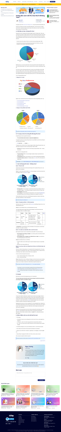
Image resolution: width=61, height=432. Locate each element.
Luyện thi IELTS (42, 340)
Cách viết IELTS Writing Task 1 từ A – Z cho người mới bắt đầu (30, 264)
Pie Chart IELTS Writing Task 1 (27, 24)
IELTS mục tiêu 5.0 (33, 418)
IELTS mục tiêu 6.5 (33, 419)
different (26, 172)
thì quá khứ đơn (41, 192)
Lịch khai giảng (24, 1)
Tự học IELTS (40, 1)
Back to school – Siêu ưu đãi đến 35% (29, 4)
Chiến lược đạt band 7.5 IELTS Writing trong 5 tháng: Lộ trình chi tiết (52, 394)
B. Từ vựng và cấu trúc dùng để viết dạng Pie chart (7, 11)
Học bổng (48, 1)
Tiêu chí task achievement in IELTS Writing (51, 406)
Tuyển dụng (20, 418)
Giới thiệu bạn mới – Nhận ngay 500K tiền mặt (14, 4)
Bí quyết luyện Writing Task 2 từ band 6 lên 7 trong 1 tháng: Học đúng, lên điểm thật (37, 394)
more (35, 157)
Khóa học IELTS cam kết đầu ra (34, 338)
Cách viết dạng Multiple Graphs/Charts (23, 100)
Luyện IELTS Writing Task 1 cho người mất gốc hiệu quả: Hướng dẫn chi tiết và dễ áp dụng (23, 394)
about (30, 171)
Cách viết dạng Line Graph (21, 103)
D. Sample (2, 14)
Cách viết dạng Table (20, 104)
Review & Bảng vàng (30, 1)
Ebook (45, 1)
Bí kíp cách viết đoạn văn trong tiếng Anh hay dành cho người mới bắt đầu (22, 406)
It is (17, 143)
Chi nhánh (35, 1)
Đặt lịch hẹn (52, 1)
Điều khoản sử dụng (21, 422)
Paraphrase (32, 204)
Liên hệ (19, 423)
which (19, 310)
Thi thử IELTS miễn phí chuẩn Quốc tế (46, 4)
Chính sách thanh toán (22, 419)
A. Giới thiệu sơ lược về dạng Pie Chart (6, 9)
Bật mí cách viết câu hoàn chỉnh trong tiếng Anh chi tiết (37, 406)
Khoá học (19, 1)
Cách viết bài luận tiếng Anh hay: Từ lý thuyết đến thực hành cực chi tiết (7, 406)
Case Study (20, 417)
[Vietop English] (7, 1)
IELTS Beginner (33, 416)
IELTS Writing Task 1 (27, 161)
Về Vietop (14, 1)
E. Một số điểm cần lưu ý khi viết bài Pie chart (7, 15)
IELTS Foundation (33, 417)
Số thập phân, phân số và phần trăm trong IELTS (28, 131)
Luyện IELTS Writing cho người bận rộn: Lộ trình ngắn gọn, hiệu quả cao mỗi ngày (8, 394)
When (44, 213)
